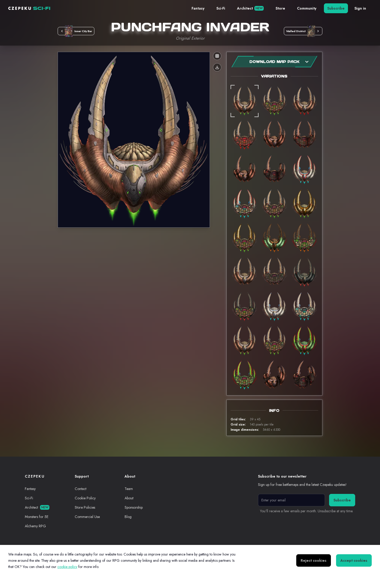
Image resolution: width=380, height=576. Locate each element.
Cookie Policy (85, 498)
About (129, 498)
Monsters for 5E (36, 516)
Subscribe (336, 8)
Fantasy (198, 8)
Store (280, 8)
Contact (80, 488)
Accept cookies (353, 560)
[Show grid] (217, 56)
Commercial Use (87, 516)
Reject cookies (313, 560)
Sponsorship (134, 507)
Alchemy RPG (35, 526)
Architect (250, 8)
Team (129, 488)
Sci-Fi (220, 8)
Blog (128, 516)
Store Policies (85, 507)
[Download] (217, 67)
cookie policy (67, 566)
